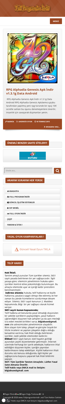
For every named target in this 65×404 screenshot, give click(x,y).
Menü (56, 21)
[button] (6, 400)
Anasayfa (14, 191)
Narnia (10, 121)
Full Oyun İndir (17, 213)
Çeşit (9, 219)
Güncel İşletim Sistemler (22, 202)
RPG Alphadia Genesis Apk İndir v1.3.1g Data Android (30, 91)
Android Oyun (25, 121)
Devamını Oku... (53, 127)
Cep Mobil (13, 208)
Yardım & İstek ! (14, 225)
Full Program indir (19, 196)
